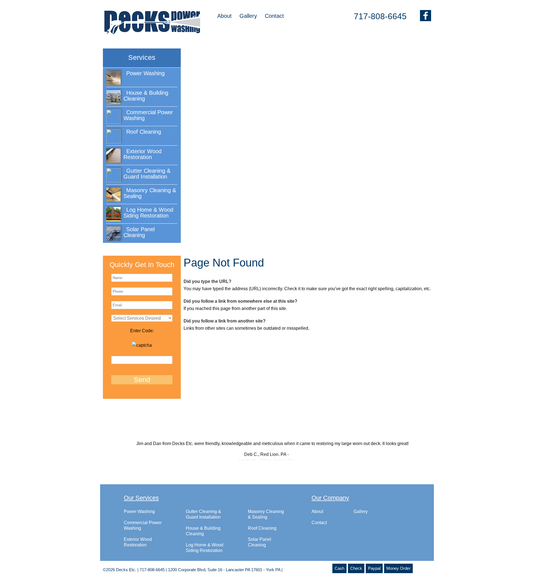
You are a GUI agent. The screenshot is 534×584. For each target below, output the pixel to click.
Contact (274, 16)
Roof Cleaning (262, 533)
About (224, 16)
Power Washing (139, 517)
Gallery (248, 16)
